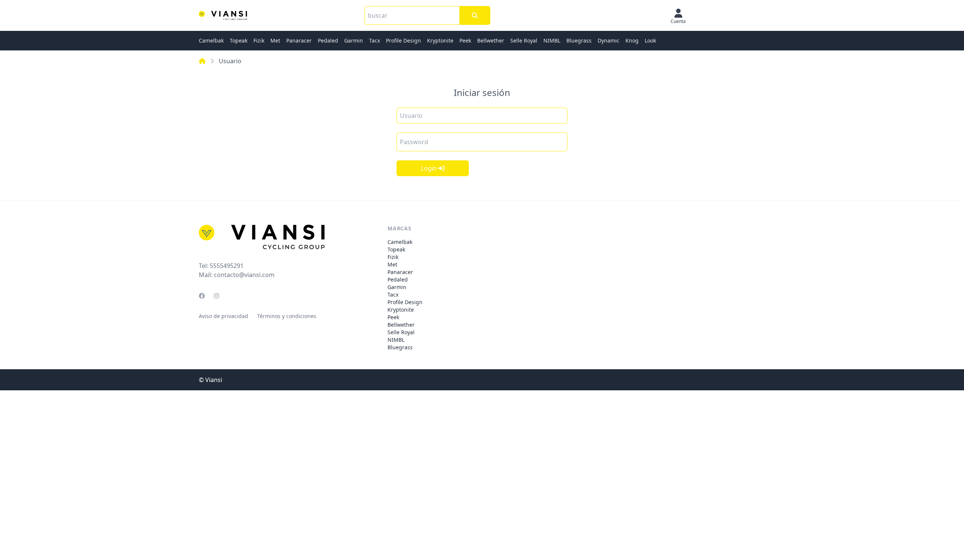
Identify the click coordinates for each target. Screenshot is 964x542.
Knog (632, 40)
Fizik (258, 40)
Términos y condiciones (286, 316)
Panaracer (299, 40)
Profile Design (403, 40)
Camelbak (211, 40)
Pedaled (328, 40)
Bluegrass (579, 40)
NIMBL (551, 40)
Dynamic (608, 40)
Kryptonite (440, 40)
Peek (465, 40)
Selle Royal (523, 40)
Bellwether (490, 40)
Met (275, 40)
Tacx (374, 40)
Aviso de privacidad (223, 316)
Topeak (238, 40)
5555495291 (227, 266)
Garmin (353, 40)
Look (650, 40)
